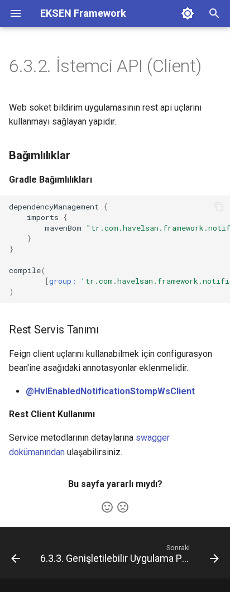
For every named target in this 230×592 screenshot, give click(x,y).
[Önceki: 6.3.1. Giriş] (15, 556)
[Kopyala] (219, 206)
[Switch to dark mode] (187, 13)
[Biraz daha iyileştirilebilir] (123, 507)
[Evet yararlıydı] (107, 507)
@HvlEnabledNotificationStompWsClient (110, 391)
